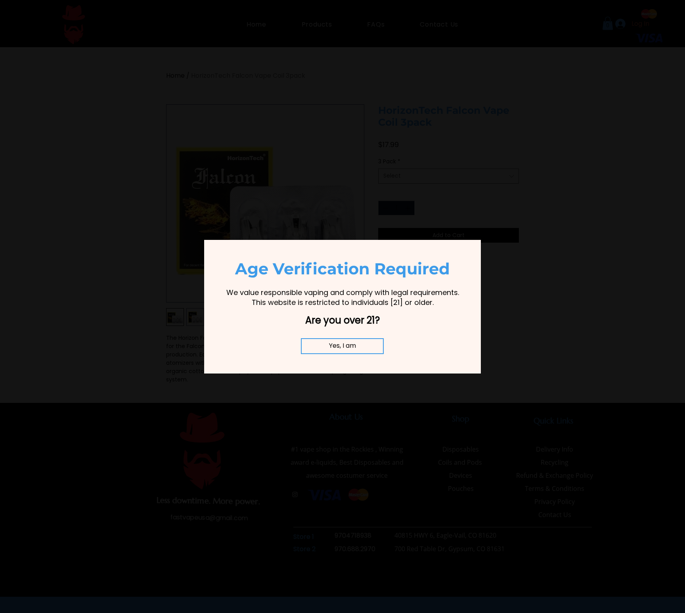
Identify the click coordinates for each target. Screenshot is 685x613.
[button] (342, 346)
